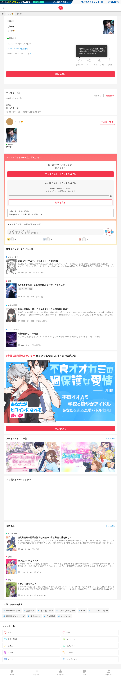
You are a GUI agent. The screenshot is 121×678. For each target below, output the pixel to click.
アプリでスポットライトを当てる (60, 174)
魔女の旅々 (34, 616)
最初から (97, 95)
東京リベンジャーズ (14, 616)
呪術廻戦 (49, 616)
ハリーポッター (12, 610)
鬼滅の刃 (29, 610)
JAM (16, 48)
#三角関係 (18, 355)
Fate (82, 610)
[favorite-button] (80, 60)
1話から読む (60, 74)
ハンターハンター (98, 610)
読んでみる (60, 428)
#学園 (9, 355)
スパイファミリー (65, 610)
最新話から (110, 95)
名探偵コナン (45, 610)
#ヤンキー (29, 355)
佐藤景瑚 (24, 48)
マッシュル (64, 616)
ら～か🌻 (11, 30)
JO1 (10, 48)
